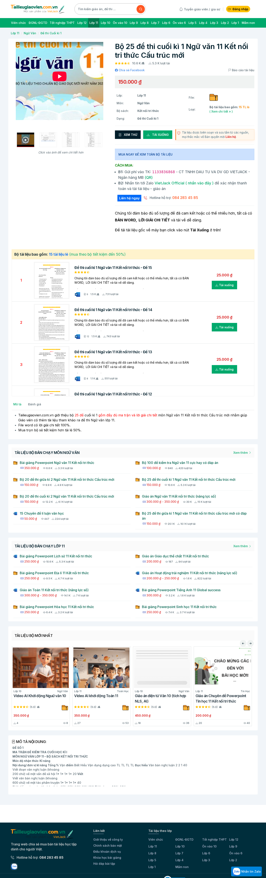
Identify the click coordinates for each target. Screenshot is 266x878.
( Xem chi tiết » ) (221, 111)
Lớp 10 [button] (105, 23)
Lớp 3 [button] (214, 23)
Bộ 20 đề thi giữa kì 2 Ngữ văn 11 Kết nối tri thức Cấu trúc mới (67, 479)
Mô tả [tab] (17, 404)
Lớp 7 (179, 853)
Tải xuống (226, 285)
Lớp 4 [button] (203, 23)
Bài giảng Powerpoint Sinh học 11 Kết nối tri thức (179, 607)
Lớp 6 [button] (166, 23)
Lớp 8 (152, 853)
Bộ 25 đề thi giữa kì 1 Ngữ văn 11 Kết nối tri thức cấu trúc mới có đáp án (194, 515)
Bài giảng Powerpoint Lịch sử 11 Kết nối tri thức (56, 556)
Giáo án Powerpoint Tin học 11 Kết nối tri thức (115, 698)
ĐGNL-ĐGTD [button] (38, 23)
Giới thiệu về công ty (108, 839)
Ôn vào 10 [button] (120, 23)
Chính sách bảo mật (107, 845)
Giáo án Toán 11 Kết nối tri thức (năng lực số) (54, 590)
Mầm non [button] (248, 23)
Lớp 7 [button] (155, 23)
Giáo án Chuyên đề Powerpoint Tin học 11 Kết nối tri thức (55, 698)
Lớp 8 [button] (144, 23)
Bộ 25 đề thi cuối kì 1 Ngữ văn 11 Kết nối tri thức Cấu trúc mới (188, 479)
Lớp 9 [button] (134, 23)
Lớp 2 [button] (225, 23)
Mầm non (182, 867)
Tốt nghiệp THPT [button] (62, 23)
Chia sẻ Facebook (131, 70)
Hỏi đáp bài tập (104, 863)
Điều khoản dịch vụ (107, 851)
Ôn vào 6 (235, 853)
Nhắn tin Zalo (250, 871)
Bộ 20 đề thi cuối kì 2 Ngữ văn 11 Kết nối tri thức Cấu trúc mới (67, 496)
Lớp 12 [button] (82, 23)
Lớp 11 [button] (93, 23)
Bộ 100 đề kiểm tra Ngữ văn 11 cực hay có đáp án (180, 463)
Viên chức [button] (18, 23)
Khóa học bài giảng (107, 857)
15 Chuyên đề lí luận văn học (42, 513)
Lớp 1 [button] (235, 23)
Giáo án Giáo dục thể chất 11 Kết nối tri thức (175, 556)
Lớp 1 (152, 867)
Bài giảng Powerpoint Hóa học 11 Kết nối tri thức (57, 607)
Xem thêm (241, 452)
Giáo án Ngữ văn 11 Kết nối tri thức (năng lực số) (179, 496)
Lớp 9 (233, 846)
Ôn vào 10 (209, 846)
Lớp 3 (206, 860)
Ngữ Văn (30, 33)
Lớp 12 (233, 839)
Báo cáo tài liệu (242, 70)
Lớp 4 (179, 860)
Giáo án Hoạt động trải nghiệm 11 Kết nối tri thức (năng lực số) (189, 573)
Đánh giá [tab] (34, 404)
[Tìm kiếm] (141, 9)
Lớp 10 (180, 846)
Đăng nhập (240, 9)
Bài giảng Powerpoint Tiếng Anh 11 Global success (181, 590)
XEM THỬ (130, 134)
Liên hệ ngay (129, 198)
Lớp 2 (233, 860)
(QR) (148, 177)
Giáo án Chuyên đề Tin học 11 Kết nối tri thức (178, 698)
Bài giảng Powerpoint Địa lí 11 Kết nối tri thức (54, 573)
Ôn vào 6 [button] (179, 23)
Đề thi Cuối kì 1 (51, 33)
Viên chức (155, 839)
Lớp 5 (152, 860)
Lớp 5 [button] (192, 23)
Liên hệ (230, 137)
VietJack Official (184, 183)
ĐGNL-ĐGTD (184, 839)
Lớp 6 (206, 853)
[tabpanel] (133, 423)
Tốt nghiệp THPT (214, 839)
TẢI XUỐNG (160, 134)
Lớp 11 (15, 33)
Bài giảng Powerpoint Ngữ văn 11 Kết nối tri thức (57, 463)
